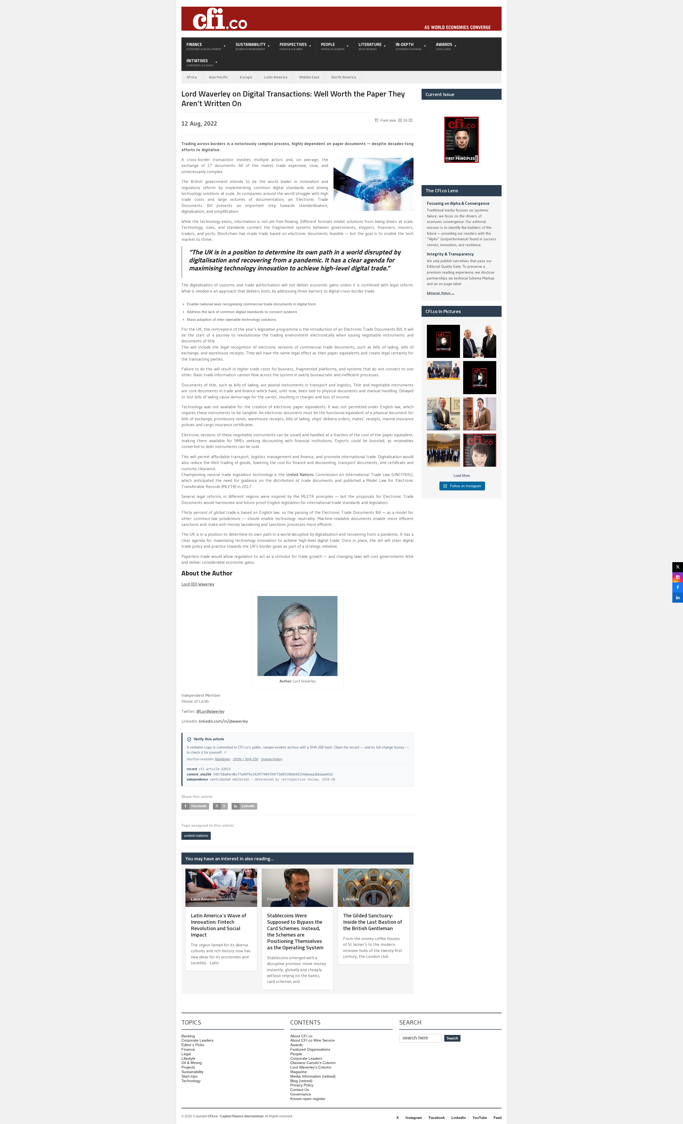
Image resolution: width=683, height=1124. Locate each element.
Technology (191, 1081)
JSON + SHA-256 (245, 759)
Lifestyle (351, 899)
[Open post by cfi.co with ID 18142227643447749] (443, 413)
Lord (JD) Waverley (197, 584)
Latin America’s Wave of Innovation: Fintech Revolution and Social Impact (219, 925)
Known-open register (307, 1099)
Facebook (437, 1118)
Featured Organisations (310, 1049)
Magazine (298, 1072)
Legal (186, 1054)
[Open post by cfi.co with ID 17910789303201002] (443, 341)
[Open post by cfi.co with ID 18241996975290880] (479, 450)
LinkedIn (458, 1118)
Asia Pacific (218, 77)
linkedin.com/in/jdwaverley (223, 721)
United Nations (300, 474)
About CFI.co (301, 1036)
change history (271, 759)
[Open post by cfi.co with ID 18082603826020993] (479, 413)
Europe (246, 77)
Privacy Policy (301, 1085)
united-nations (196, 835)
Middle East (309, 77)
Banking (188, 1036)
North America (343, 77)
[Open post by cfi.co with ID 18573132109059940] (443, 377)
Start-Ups (189, 1076)
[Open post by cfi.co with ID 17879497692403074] (479, 341)
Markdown (222, 759)
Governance (300, 1094)
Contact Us (299, 1089)
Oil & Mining (191, 1063)
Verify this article (209, 739)
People (296, 1054)
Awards (296, 1045)
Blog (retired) (301, 1081)
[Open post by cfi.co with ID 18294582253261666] (443, 450)
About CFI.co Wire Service (312, 1040)
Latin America (275, 77)
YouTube (479, 1118)
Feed (498, 1118)
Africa (192, 77)
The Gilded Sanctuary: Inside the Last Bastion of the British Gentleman (372, 921)
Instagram (414, 1118)
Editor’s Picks (192, 1045)
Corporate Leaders (197, 1040)
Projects (188, 1067)
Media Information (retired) (313, 1076)
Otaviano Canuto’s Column (313, 1063)
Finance (274, 899)
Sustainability (192, 1072)
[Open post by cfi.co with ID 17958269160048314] (479, 377)
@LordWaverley (210, 711)
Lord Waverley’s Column (310, 1067)
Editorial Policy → (441, 293)
